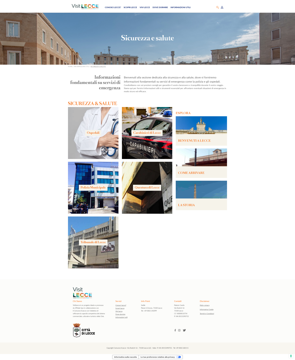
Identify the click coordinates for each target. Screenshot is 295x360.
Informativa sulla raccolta (125, 357)
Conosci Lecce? (113, 7)
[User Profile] (222, 7)
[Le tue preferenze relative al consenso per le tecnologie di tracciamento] (291, 356)
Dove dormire (160, 7)
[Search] (217, 7)
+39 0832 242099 (150, 311)
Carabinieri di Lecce (147, 133)
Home (70, 66)
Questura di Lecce (147, 187)
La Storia (186, 205)
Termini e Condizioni (207, 314)
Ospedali (93, 133)
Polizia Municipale (93, 187)
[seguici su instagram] (179, 330)
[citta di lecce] (84, 337)
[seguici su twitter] (184, 330)
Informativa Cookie (206, 309)
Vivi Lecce (145, 7)
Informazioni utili (181, 7)
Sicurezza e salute (98, 66)
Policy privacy (204, 305)
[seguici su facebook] (175, 330)
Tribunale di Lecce (93, 242)
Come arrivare (191, 173)
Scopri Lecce (130, 7)
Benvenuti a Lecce (194, 141)
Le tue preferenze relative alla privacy (158, 357)
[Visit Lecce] (85, 6)
